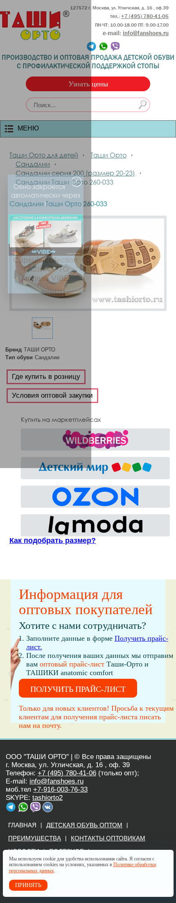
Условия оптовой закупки (52, 395)
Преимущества (34, 838)
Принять (28, 885)
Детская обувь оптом (84, 825)
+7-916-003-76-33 (60, 789)
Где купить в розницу (46, 377)
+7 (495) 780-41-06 (67, 773)
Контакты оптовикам (108, 838)
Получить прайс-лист (78, 689)
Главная (22, 825)
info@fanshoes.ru (146, 33)
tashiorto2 (47, 798)
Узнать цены (88, 84)
